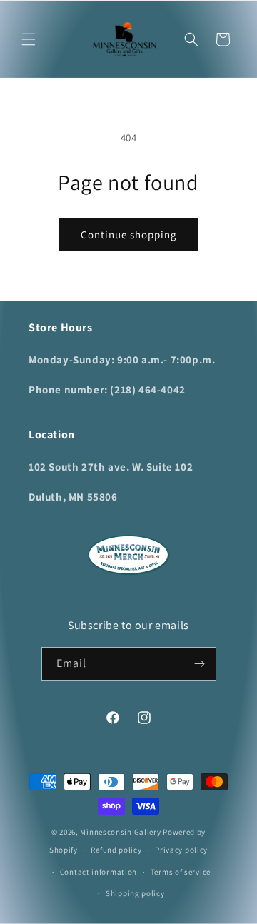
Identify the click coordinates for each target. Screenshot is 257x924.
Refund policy (116, 850)
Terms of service (181, 872)
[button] (28, 39)
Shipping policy (135, 893)
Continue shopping (129, 234)
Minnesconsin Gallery (120, 832)
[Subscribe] (200, 664)
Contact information (98, 872)
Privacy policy (181, 850)
